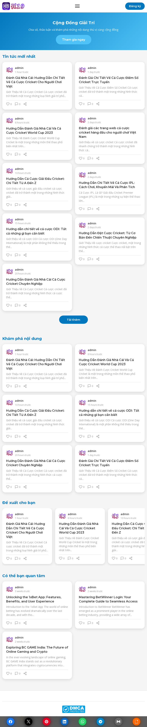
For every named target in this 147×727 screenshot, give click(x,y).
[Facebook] (10, 721)
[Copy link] (136, 721)
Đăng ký (135, 6)
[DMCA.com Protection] (73, 709)
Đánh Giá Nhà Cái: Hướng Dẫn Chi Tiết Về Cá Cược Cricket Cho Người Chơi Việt (35, 82)
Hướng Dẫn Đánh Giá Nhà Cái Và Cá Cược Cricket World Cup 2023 (78, 528)
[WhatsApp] (82, 721)
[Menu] (77, 6)
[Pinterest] (46, 721)
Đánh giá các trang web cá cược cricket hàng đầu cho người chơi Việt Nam (107, 132)
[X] (28, 721)
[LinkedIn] (64, 721)
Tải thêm (73, 319)
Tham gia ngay (73, 39)
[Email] (118, 721)
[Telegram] (100, 721)
